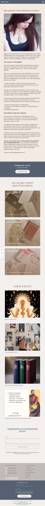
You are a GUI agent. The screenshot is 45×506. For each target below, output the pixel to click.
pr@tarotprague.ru (12, 473)
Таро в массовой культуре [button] (11, 352)
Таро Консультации (12, 251)
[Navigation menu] (43, 1)
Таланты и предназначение (15, 222)
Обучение (29, 470)
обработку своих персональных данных (31, 452)
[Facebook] (1, 249)
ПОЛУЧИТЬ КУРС (24, 496)
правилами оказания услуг (26, 453)
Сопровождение (31, 472)
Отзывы (29, 474)
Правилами (25, 492)
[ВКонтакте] (1, 253)
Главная (29, 467)
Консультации (30, 469)
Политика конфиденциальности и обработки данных (22, 503)
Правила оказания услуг (22, 502)
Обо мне (29, 475)
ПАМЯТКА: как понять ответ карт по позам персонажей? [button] (18, 418)
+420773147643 (12, 468)
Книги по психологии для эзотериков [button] (14, 385)
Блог (28, 477)
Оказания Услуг (30, 493)
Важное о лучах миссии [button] (10, 319)
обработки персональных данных (24, 492)
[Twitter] (1, 256)
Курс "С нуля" (11, 193)
